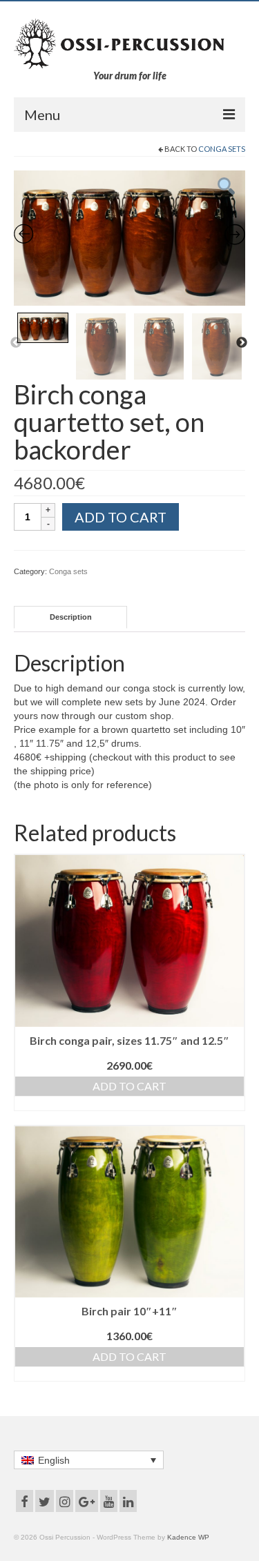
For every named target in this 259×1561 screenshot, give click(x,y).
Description (71, 617)
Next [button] (242, 343)
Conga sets (221, 148)
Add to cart (120, 517)
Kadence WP (188, 1537)
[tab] (70, 617)
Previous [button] (16, 343)
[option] (129, 238)
